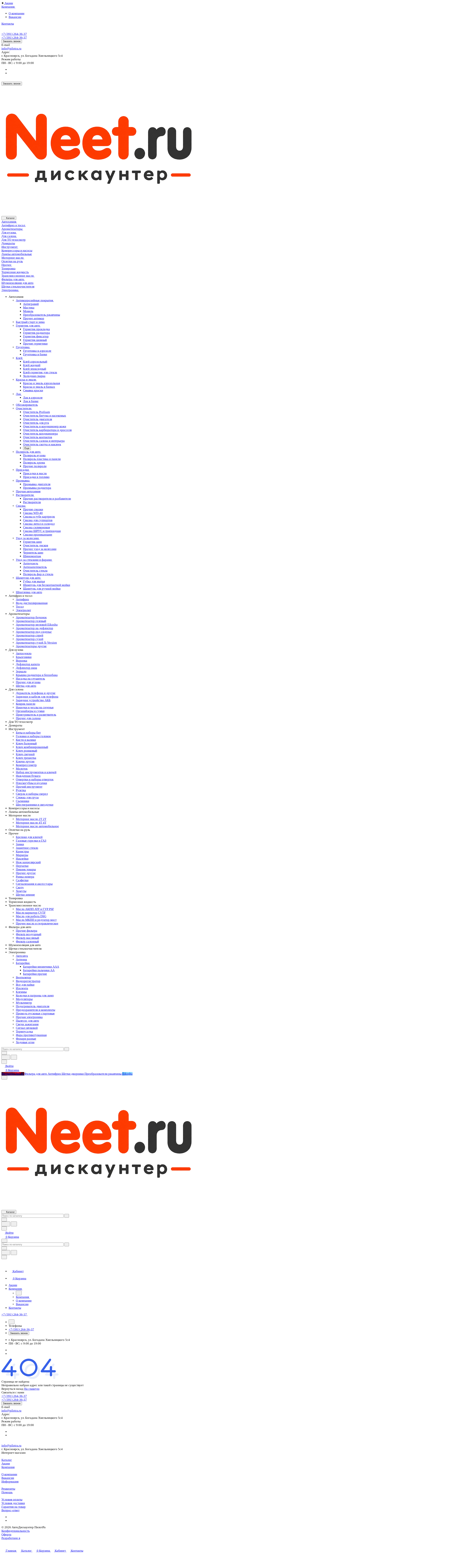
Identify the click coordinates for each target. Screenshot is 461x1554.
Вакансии (15, 17)
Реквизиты (8, 1488)
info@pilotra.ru (11, 48)
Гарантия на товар (13, 1506)
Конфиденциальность (15, 1531)
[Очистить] (66, 1049)
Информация (10, 1481)
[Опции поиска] (4, 1053)
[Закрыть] (4, 1257)
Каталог (6, 1460)
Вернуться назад (12, 1389)
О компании (16, 13)
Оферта (6, 1534)
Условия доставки (13, 1503)
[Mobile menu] (4, 1241)
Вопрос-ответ (10, 1510)
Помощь (7, 1492)
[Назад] (19, 1293)
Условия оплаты (11, 1499)
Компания (8, 1467)
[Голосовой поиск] (5, 1057)
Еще (26, 448)
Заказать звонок (12, 41)
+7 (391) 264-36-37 (14, 34)
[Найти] (14, 1057)
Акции (5, 1463)
